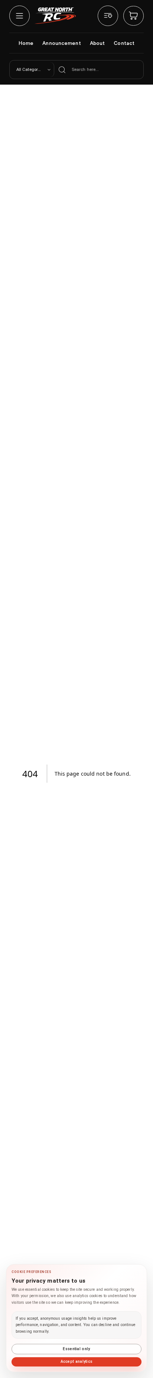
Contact (124, 43)
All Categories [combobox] (30, 69)
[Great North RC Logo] (55, 15)
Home (26, 43)
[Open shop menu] (19, 16)
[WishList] (108, 16)
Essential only (76, 1348)
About (97, 43)
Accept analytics (77, 1361)
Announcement (61, 43)
